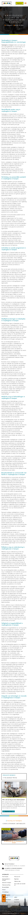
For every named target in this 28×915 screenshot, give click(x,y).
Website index (17, 881)
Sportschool (17, 902)
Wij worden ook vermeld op (19, 884)
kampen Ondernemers (13, 868)
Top (4, 899)
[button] (25, 3)
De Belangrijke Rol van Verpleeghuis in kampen (14, 842)
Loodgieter (16, 899)
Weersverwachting (6, 885)
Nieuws (4, 889)
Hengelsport (5, 897)
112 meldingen (5, 892)
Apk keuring (4, 902)
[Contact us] (3, 864)
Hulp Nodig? (10, 864)
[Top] (4, 897)
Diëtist (15, 897)
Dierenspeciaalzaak (6, 899)
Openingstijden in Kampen (6, 879)
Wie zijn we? (17, 876)
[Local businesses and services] (3, 868)
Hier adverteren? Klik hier (10, 778)
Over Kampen (5, 876)
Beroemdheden (5, 887)
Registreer (16, 879)
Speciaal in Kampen (6, 882)
